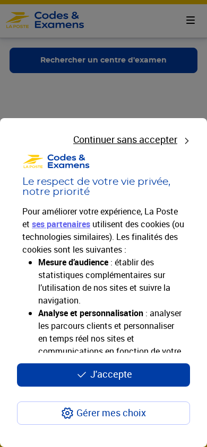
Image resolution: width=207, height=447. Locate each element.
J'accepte (111, 374)
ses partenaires (61, 224)
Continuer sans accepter (125, 139)
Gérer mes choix (111, 412)
